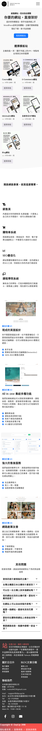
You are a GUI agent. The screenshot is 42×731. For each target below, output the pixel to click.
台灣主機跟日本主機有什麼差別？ (19, 584)
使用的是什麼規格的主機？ (16, 579)
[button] (21, 579)
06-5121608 (13, 704)
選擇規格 (7, 88)
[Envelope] (20, 716)
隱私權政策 (5, 729)
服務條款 (18, 729)
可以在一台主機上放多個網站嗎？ (19, 590)
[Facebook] (5, 716)
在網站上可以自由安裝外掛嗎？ (18, 604)
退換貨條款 (31, 729)
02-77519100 (13, 699)
